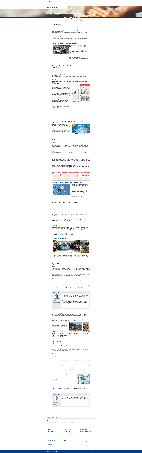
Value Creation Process (51, 431)
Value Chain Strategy (67, 431)
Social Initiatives (71, 17)
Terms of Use (48, 451)
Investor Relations (85, 2)
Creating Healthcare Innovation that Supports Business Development (70, 19)
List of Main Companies (83, 429)
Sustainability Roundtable (51, 440)
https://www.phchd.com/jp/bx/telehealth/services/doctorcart (60, 335)
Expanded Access (74, 20)
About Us (62, 2)
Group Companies (67, 2)
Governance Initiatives (78, 17)
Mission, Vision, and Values (91, 441)
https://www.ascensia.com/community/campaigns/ (78, 196)
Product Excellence (84, 19)
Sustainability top (50, 444)
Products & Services (74, 2)
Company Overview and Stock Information (86, 431)
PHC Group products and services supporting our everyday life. (54, 438)
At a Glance (49, 429)
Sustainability (80, 2)
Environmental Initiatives (64, 17)
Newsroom (91, 2)
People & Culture (81, 20)
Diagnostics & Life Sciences (67, 429)
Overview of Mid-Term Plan (51, 433)
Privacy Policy (53, 451)
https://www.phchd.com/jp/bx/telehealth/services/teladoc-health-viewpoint (62, 336)
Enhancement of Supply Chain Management (64, 20)
